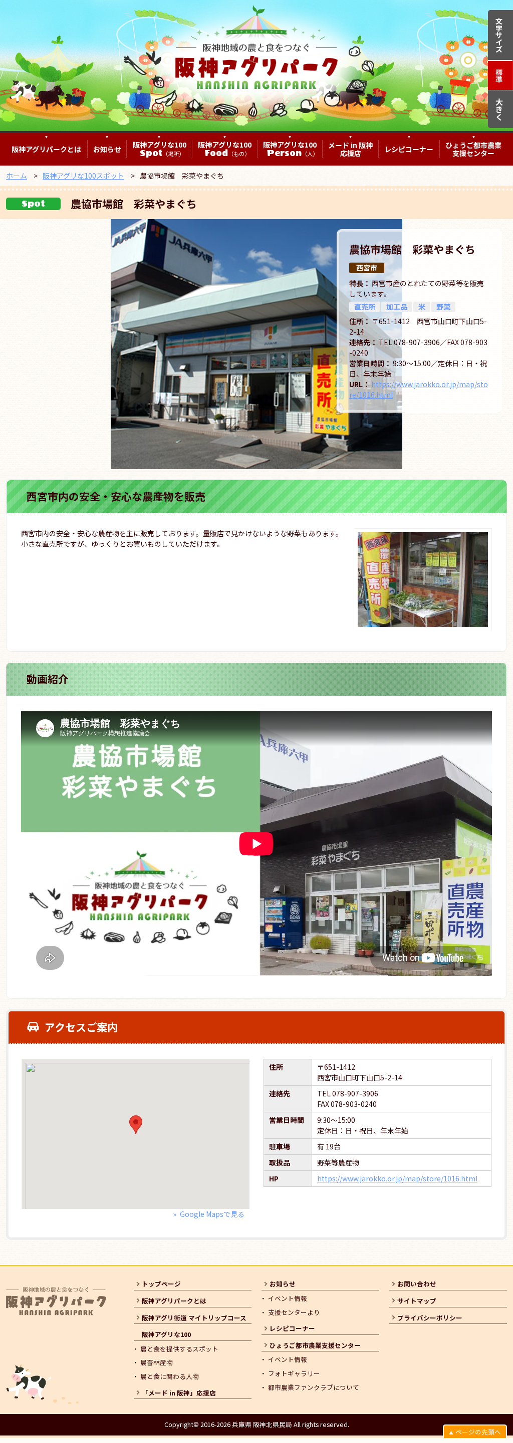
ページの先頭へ (478, 1431)
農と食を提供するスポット (179, 1348)
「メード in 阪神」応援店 (179, 1392)
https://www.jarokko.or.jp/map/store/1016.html (397, 1178)
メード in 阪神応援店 (350, 149)
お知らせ (107, 149)
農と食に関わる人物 (169, 1376)
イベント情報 (287, 1298)
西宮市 (366, 268)
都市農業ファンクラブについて (313, 1387)
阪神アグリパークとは (46, 149)
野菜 (443, 307)
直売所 (364, 307)
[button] (135, 1124)
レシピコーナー (408, 149)
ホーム (16, 176)
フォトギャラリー (294, 1373)
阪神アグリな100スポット (83, 176)
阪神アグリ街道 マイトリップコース (194, 1317)
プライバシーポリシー (429, 1317)
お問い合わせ (416, 1283)
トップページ (161, 1283)
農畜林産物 (156, 1362)
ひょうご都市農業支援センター (473, 149)
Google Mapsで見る (212, 1214)
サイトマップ (416, 1300)
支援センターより (294, 1312)
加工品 (396, 307)
